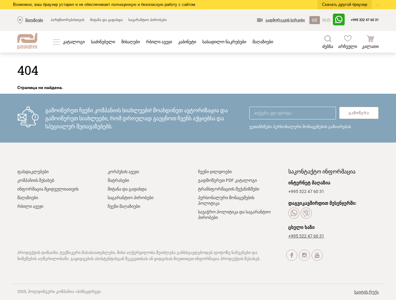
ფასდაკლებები (33, 171)
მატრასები (118, 180)
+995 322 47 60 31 (365, 20)
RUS (326, 20)
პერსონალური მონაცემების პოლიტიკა (226, 200)
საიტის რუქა (366, 291)
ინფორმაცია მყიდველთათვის (48, 188)
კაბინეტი (187, 41)
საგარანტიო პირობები (147, 20)
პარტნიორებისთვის (67, 20)
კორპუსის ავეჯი (123, 171)
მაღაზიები (34, 20)
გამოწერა (359, 113)
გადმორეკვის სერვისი (285, 20)
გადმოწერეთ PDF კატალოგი (227, 180)
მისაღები (130, 41)
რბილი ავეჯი (159, 41)
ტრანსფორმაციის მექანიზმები (228, 188)
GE (314, 20)
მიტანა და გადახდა (106, 20)
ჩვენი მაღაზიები (124, 206)
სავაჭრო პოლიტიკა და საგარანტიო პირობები (234, 214)
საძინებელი (103, 41)
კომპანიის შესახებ (35, 180)
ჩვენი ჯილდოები (215, 171)
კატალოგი (74, 41)
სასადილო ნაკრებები (224, 41)
